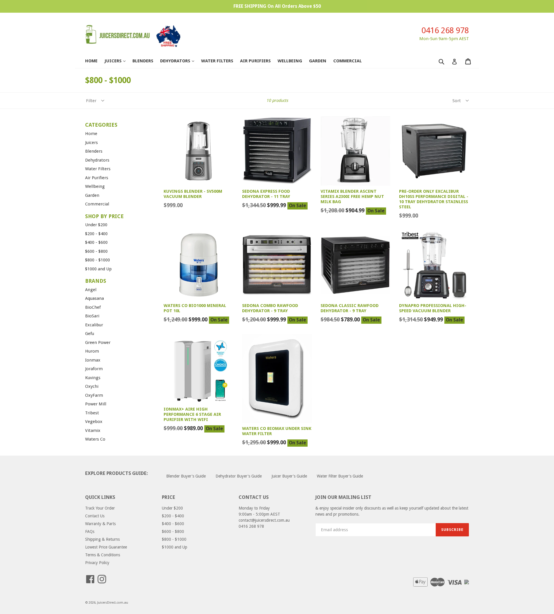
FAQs (89, 531)
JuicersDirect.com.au (112, 602)
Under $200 (96, 224)
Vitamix (92, 430)
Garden (317, 60)
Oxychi (91, 386)
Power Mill (95, 404)
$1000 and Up (98, 269)
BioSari (92, 316)
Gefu (89, 333)
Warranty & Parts (100, 523)
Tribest (92, 412)
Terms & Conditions (102, 555)
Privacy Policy (97, 562)
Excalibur (94, 324)
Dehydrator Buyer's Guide (239, 476)
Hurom (92, 351)
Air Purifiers (255, 60)
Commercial (347, 60)
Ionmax (92, 360)
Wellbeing (290, 60)
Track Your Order (100, 508)
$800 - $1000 (97, 260)
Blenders (142, 60)
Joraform (94, 368)
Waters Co (95, 439)
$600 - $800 (96, 251)
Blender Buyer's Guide (186, 476)
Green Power (98, 342)
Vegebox (93, 421)
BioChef (93, 307)
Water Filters (217, 60)
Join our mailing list (343, 497)
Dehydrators (180, 60)
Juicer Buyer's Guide (289, 476)
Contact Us (94, 516)
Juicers (117, 60)
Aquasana (94, 298)
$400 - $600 (96, 242)
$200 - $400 (96, 233)
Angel (90, 289)
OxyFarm (94, 395)
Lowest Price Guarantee (106, 547)
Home (91, 60)
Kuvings (92, 377)
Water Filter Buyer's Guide (340, 476)
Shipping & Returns (102, 539)
